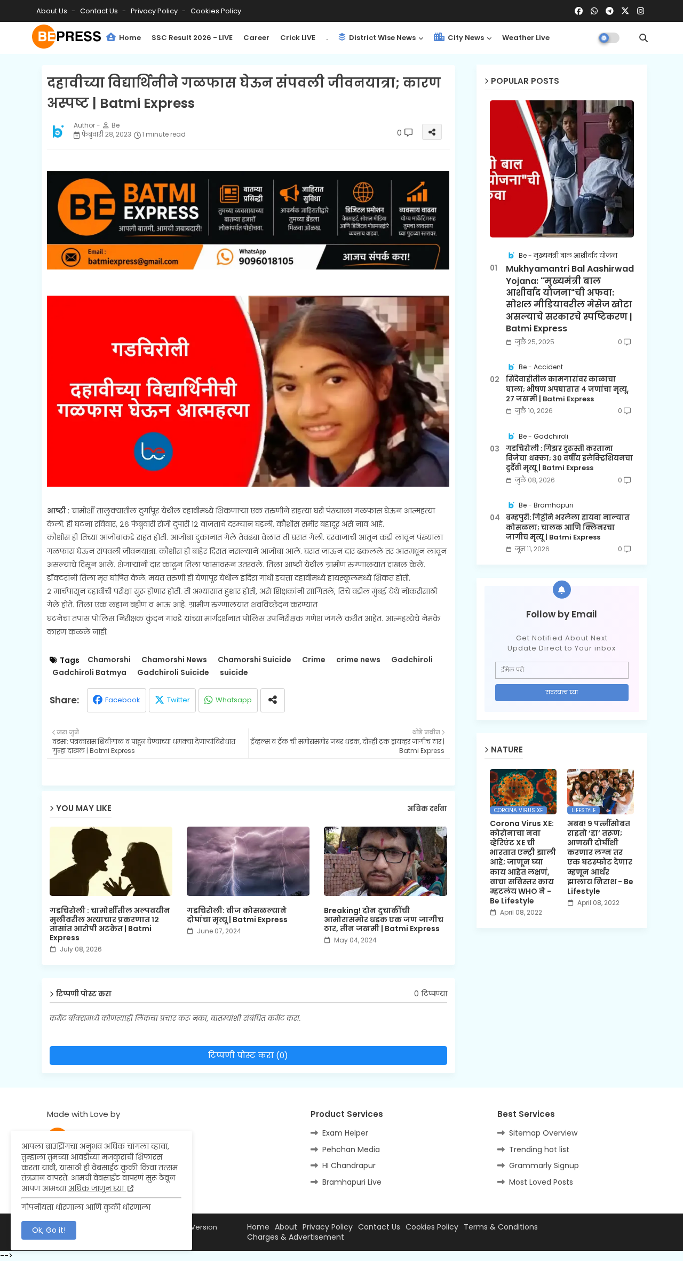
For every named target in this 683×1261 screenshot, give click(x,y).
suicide (234, 673)
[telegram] (609, 11)
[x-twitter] (625, 11)
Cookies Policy (215, 11)
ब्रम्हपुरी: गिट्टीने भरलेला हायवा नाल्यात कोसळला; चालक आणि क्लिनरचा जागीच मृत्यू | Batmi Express (568, 527)
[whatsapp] (594, 11)
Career (256, 38)
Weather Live (526, 38)
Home (129, 38)
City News (465, 38)
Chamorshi (109, 660)
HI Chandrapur (349, 1165)
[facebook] (578, 11)
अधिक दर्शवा (427, 809)
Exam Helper (345, 1133)
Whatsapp (234, 700)
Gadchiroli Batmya (89, 673)
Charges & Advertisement (295, 1237)
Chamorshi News (174, 660)
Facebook (122, 700)
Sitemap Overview (543, 1133)
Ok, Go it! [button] (49, 1230)
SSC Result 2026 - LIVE (192, 38)
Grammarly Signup (544, 1165)
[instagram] (640, 11)
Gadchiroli (412, 660)
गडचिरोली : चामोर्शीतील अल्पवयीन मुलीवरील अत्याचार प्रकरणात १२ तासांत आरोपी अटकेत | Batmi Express (110, 924)
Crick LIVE (297, 38)
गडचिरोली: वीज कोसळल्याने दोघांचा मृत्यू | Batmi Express (237, 915)
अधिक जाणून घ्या (97, 1188)
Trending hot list (539, 1149)
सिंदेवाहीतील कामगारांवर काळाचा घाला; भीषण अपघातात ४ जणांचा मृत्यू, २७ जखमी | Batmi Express (567, 389)
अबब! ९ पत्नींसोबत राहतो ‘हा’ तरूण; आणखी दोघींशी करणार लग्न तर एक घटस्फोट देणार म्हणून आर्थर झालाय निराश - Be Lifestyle (600, 858)
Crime (313, 660)
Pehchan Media (351, 1149)
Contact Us (379, 1227)
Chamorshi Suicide (254, 660)
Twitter (178, 700)
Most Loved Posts (541, 1182)
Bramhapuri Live (352, 1182)
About (286, 1227)
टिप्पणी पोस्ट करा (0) (248, 1055)
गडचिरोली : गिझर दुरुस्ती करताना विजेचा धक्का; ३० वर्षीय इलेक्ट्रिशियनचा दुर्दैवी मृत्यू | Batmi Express (569, 458)
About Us (52, 11)
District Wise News (381, 38)
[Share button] (272, 700)
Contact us (100, 11)
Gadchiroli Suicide (173, 673)
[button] (643, 38)
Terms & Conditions (501, 1227)
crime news (358, 660)
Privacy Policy (155, 11)
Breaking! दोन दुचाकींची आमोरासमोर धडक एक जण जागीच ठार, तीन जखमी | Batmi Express (383, 919)
